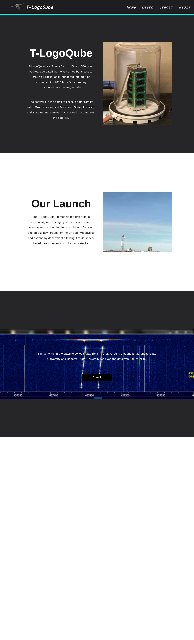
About (97, 378)
